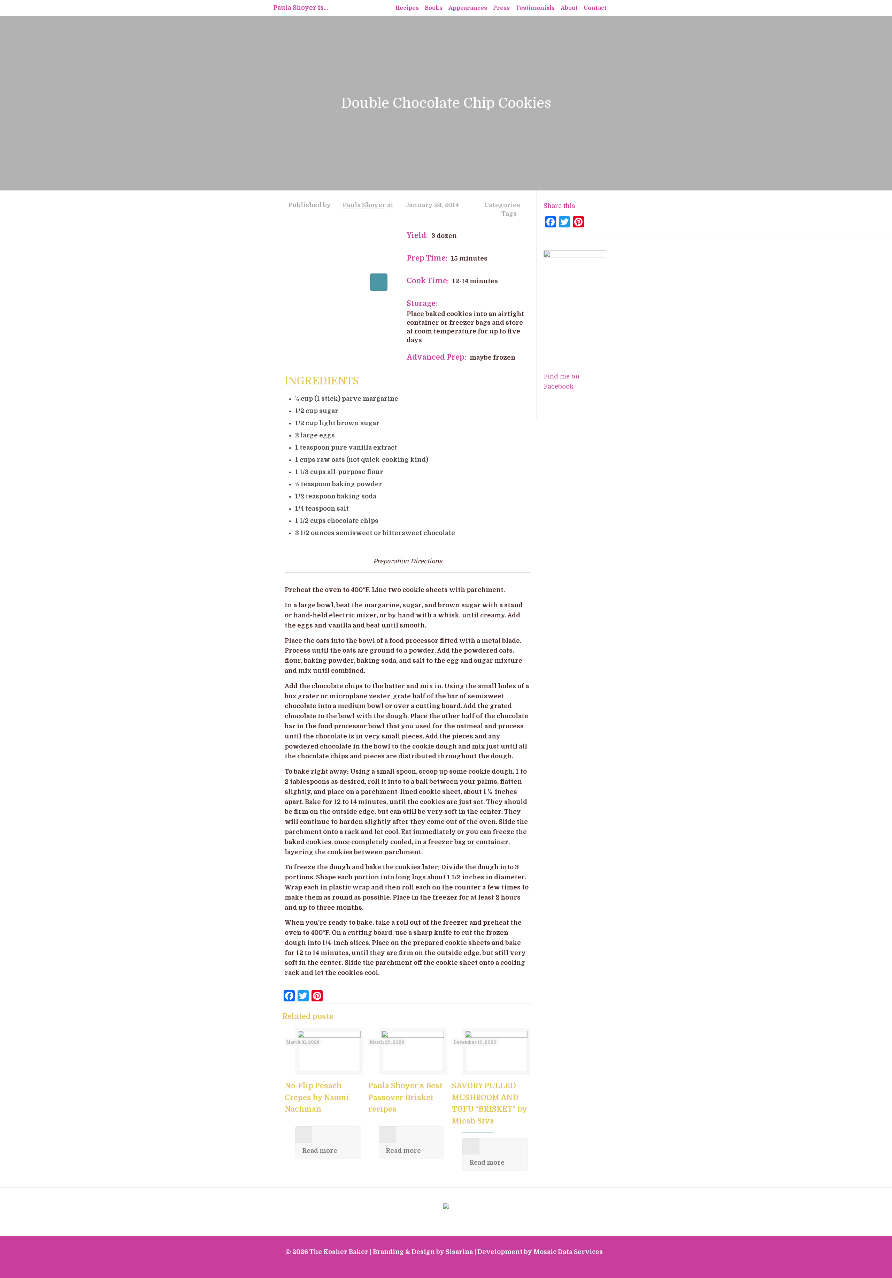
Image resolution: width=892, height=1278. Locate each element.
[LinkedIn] (586, 1267)
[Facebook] (567, 1267)
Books (434, 8)
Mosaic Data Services (568, 1251)
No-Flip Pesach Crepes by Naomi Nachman (317, 1097)
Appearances (467, 8)
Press (501, 8)
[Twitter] (577, 1267)
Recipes (407, 8)
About (569, 8)
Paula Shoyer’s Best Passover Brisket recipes (405, 1097)
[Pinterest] (596, 1267)
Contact (595, 8)
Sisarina (459, 1251)
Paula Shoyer (364, 205)
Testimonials (535, 8)
